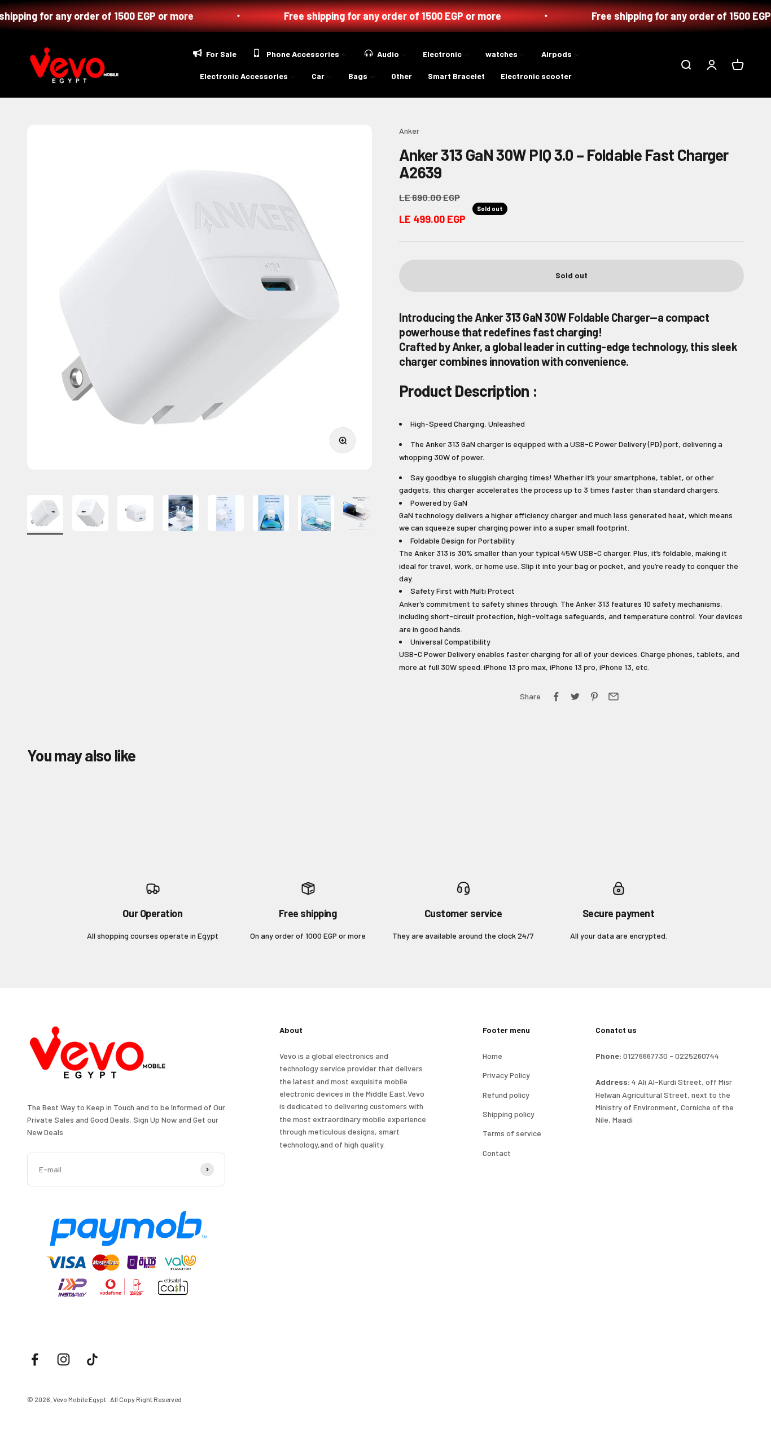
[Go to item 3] (135, 515)
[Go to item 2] (90, 515)
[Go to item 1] (45, 515)
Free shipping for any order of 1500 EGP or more (370, 16)
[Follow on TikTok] (92, 1359)
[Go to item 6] (271, 515)
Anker (409, 130)
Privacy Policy (506, 1075)
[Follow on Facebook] (34, 1359)
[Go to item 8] (361, 515)
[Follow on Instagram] (63, 1359)
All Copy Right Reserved (146, 1399)
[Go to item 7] (316, 515)
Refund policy (506, 1095)
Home (492, 1056)
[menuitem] (214, 53)
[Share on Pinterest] (594, 696)
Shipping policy (509, 1114)
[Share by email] (613, 696)
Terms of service (512, 1133)
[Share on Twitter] (575, 696)
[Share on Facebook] (556, 696)
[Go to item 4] (181, 515)
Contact (497, 1153)
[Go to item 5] (226, 515)
